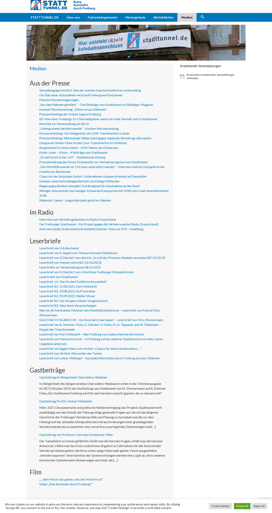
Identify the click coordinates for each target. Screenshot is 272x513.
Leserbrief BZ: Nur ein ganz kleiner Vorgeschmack (73, 301)
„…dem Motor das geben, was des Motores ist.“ (71, 479)
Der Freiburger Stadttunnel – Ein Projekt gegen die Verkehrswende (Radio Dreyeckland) (98, 224)
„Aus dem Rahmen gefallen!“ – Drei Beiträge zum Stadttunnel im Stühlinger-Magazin (96, 104)
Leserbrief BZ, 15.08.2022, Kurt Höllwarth (68, 286)
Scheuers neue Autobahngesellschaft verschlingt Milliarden (79, 181)
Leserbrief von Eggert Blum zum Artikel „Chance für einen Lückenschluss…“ (90, 348)
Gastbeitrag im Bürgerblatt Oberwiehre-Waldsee (73, 377)
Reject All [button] (259, 506)
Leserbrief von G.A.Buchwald (59, 248)
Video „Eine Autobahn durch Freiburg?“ (66, 484)
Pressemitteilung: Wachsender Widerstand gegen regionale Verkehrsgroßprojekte (95, 138)
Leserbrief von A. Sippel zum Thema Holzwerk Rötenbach (78, 253)
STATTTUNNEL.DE (44, 17)
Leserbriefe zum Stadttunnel (58, 277)
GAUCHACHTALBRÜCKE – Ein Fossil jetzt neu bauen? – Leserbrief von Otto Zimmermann (101, 320)
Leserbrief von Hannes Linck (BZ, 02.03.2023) (70, 262)
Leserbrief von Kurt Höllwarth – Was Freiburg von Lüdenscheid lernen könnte (91, 334)
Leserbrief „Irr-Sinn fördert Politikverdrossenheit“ (73, 281)
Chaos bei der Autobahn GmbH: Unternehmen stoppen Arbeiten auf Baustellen (93, 176)
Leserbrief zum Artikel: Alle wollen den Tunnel (70, 353)
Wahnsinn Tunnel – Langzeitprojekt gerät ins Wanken (75, 200)
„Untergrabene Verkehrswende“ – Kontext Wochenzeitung (79, 128)
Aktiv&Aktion (163, 17)
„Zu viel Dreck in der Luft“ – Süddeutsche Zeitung (72, 157)
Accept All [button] (242, 506)
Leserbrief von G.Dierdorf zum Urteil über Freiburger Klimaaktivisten (86, 272)
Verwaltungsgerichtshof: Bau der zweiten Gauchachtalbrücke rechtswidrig (90, 90)
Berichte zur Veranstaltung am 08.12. (64, 124)
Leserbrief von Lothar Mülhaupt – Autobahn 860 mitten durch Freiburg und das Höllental (99, 358)
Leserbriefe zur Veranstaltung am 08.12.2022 (70, 267)
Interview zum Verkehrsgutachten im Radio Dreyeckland (77, 219)
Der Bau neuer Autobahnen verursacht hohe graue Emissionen (80, 95)
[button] (32, 42)
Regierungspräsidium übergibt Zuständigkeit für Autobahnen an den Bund (89, 186)
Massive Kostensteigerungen (59, 100)
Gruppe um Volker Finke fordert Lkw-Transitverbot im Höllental (83, 143)
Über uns (73, 17)
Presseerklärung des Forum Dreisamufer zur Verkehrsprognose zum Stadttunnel (93, 162)
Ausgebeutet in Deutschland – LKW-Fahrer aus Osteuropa (78, 147)
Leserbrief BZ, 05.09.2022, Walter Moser (67, 296)
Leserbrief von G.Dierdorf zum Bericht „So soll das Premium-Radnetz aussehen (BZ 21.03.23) (102, 257)
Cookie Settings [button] (220, 506)
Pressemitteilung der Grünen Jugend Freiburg (70, 114)
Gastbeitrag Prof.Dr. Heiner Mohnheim (65, 401)
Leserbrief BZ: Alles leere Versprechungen (67, 305)
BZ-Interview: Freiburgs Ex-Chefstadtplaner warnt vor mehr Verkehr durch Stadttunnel (98, 119)
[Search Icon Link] (202, 17)
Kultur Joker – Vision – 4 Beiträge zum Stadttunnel (73, 152)
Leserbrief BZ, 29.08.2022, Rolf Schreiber (67, 291)
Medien (187, 17)
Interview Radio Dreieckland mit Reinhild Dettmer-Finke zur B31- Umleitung (91, 229)
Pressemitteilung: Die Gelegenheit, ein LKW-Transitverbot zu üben (84, 133)
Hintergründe (135, 17)
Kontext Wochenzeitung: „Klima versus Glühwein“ (73, 109)
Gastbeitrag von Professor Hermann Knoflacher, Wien (76, 434)
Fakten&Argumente (102, 17)
